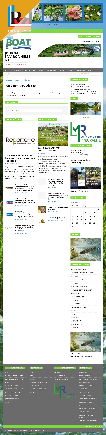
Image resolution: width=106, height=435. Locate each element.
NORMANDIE (75, 293)
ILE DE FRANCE (75, 304)
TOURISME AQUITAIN (85, 412)
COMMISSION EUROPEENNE (38, 382)
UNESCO (32, 379)
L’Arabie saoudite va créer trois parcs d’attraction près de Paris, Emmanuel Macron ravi (25, 228)
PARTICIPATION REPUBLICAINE (88, 420)
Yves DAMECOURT (77, 150)
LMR (100, 426)
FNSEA (7, 402)
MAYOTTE (73, 314)
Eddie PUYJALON (59, 372)
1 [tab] (83, 117)
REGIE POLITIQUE (84, 392)
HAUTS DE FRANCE (77, 297)
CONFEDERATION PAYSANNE (14, 389)
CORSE (72, 311)
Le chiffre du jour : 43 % (56, 218)
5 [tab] (56, 24)
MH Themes (41, 430)
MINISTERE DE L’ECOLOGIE (38, 389)
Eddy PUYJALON (76, 153)
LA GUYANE (74, 328)
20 (85, 220)
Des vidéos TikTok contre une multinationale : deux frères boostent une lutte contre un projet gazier (24, 187)
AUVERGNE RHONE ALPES (79, 287)
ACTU (6, 70)
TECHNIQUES (80, 70)
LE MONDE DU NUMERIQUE (80, 84)
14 (90, 216)
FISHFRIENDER (83, 372)
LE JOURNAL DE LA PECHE (86, 386)
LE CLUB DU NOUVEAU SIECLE (88, 409)
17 (72, 220)
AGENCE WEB (83, 389)
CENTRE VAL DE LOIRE (78, 307)
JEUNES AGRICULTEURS (12, 399)
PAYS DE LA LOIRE (76, 280)
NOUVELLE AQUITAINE (78, 269)
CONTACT (91, 70)
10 (72, 216)
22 (94, 220)
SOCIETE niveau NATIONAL (79, 87)
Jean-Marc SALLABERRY (78, 155)
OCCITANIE (74, 276)
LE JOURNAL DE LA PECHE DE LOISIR (83, 91)
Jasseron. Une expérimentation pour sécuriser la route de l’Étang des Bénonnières (24, 214)
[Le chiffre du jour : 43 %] (42, 220)
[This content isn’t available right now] (42, 209)
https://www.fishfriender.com (80, 191)
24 (72, 223)
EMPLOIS (70, 70)
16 (98, 216)
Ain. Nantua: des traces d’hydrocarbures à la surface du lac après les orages (56, 182)
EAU (34, 70)
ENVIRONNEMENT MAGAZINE (14, 376)
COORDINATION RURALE (12, 392)
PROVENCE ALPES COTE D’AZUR (81, 273)
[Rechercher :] (90, 74)
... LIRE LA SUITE (17, 178)
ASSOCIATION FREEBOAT (86, 402)
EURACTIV (8, 382)
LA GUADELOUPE (76, 321)
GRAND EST (74, 300)
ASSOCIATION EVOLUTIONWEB (88, 399)
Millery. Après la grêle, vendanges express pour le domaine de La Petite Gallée (58, 196)
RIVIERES (41, 70)
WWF (6, 372)
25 (77, 223)
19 (81, 220)
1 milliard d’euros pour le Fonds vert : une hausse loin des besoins (20, 158)
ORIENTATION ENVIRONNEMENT (15, 379)
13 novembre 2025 (54, 220)
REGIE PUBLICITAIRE (85, 395)
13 (85, 216)
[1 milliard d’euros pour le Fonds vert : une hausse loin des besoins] (20, 138)
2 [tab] (85, 117)
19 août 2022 (52, 187)
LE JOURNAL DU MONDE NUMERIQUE (86, 416)
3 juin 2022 (42, 153)
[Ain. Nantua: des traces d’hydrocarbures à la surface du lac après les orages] (42, 181)
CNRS (31, 372)
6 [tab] (59, 24)
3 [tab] (51, 24)
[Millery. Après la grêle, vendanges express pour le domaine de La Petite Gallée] (42, 195)
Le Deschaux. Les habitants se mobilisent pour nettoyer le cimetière (25, 201)
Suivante (100, 12)
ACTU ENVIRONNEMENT (12, 386)
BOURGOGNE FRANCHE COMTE (81, 290)
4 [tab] (54, 24)
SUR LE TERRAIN (16, 70)
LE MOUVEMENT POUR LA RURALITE (83, 94)
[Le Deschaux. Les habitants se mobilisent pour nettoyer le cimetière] (9, 201)
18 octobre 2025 (53, 211)
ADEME (32, 392)
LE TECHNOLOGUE (84, 405)
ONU (31, 376)
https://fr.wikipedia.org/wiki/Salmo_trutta (83, 356)
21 (90, 220)
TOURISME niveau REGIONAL (80, 89)
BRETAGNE (74, 283)
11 (77, 216)
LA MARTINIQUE (76, 324)
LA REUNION (74, 317)
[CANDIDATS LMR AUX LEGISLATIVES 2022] (53, 134)
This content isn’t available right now (58, 208)
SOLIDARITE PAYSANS (12, 395)
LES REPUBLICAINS (84, 376)
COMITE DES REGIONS (36, 386)
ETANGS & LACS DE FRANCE (55, 70)
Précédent (73, 108)
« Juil (71, 229)
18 (77, 220)
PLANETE (27, 70)
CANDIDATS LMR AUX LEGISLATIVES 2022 (49, 149)
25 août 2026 (11, 164)
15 (94, 216)
